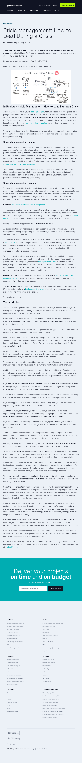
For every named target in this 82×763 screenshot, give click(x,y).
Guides (45, 620)
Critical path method (48, 641)
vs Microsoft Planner (48, 662)
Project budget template (14, 675)
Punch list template (12, 684)
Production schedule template (15, 681)
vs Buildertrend (46, 681)
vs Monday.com (47, 669)
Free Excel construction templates (52, 711)
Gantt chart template (12, 662)
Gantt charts (46, 629)
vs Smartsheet (46, 665)
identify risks (10, 242)
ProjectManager (12, 547)
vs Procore (45, 678)
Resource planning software (15, 626)
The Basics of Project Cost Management (28, 205)
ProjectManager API (12, 711)
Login (55, 5)
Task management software (15, 641)
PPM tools (10, 645)
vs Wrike (45, 675)
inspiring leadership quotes (36, 123)
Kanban (44, 638)
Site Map (44, 749)
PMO (43, 645)
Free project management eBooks (52, 623)
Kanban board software (13, 635)
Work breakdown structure (50, 635)
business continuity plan (35, 289)
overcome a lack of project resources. (19, 164)
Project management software (15, 623)
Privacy (38, 749)
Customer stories (12, 702)
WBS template (11, 672)
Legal (33, 749)
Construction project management (52, 648)
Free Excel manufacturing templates (53, 714)
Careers (9, 705)
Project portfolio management (51, 651)
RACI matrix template (13, 669)
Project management (48, 626)
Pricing (56, 10)
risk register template (47, 262)
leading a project (37, 112)
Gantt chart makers (12, 632)
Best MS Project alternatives (50, 699)
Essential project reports (49, 717)
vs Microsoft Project (48, 659)
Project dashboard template (15, 678)
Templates (10, 656)
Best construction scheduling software (53, 708)
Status (8, 708)
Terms (28, 749)
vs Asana (45, 672)
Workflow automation (13, 629)
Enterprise (46, 10)
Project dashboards (12, 638)
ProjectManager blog (50, 689)
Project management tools (14, 648)
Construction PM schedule (50, 702)
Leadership (8, 23)
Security (9, 699)
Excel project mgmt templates (51, 696)
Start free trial (67, 5)
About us (9, 693)
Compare (45, 656)
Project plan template (13, 659)
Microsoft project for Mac (50, 693)
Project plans (46, 632)
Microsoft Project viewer (49, 705)
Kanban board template (13, 665)
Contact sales (44, 5)
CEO (11, 215)
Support (9, 696)
